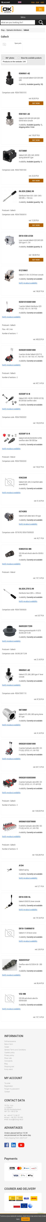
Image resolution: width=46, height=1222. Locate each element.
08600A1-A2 (24, 670)
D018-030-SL (25, 896)
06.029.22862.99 (26, 191)
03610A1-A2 (24, 113)
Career (6, 1047)
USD (42, 2)
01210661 (23, 270)
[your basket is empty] (40, 9)
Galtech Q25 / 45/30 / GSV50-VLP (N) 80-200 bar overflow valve (31, 399)
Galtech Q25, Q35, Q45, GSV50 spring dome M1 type (29, 156)
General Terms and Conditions (15, 1050)
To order (7, 1083)
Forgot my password (11, 1089)
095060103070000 (27, 821)
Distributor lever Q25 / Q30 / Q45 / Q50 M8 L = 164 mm (30, 196)
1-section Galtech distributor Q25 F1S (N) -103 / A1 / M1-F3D (30, 307)
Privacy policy (9, 1055)
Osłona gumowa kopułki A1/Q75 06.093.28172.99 (30, 631)
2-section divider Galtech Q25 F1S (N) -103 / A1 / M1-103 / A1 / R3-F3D (31, 355)
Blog (6, 1064)
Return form (8, 1044)
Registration (8, 1086)
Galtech (26, 30)
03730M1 (23, 150)
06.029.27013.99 (26, 588)
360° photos (9, 58)
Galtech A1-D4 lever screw (28, 933)
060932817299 (25, 626)
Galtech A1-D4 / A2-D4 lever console (31, 275)
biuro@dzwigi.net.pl (16, 1119)
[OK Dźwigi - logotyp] (7, 10)
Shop (3, 30)
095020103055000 (27, 777)
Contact (7, 1092)
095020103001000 (27, 743)
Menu (23, 17)
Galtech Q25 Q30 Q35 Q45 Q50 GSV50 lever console (29, 119)
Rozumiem (25, 1219)
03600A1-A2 (24, 73)
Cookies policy (9, 1053)
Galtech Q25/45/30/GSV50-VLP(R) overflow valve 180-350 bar (30, 439)
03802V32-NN (25, 548)
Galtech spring (24, 870)
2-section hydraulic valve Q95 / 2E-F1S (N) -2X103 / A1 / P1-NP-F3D (30, 783)
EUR (37, 2)
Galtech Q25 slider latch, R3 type (30, 516)
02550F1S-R (24, 433)
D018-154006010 (26, 928)
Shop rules (8, 1058)
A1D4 (21, 865)
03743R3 (23, 511)
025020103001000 (27, 349)
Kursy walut (8, 1069)
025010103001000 (27, 301)
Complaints (8, 1061)
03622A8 (23, 477)
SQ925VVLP (24, 959)
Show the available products (31, 58)
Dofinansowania (10, 1041)
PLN (32, 2)
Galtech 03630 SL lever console (29, 901)
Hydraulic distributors (14, 30)
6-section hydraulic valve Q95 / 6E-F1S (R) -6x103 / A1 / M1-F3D (30, 827)
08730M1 (23, 709)
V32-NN (22, 993)
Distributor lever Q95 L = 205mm (30, 593)
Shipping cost (9, 1067)
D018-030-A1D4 (26, 235)
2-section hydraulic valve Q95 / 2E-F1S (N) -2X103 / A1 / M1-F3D (30, 749)
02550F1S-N (24, 393)
